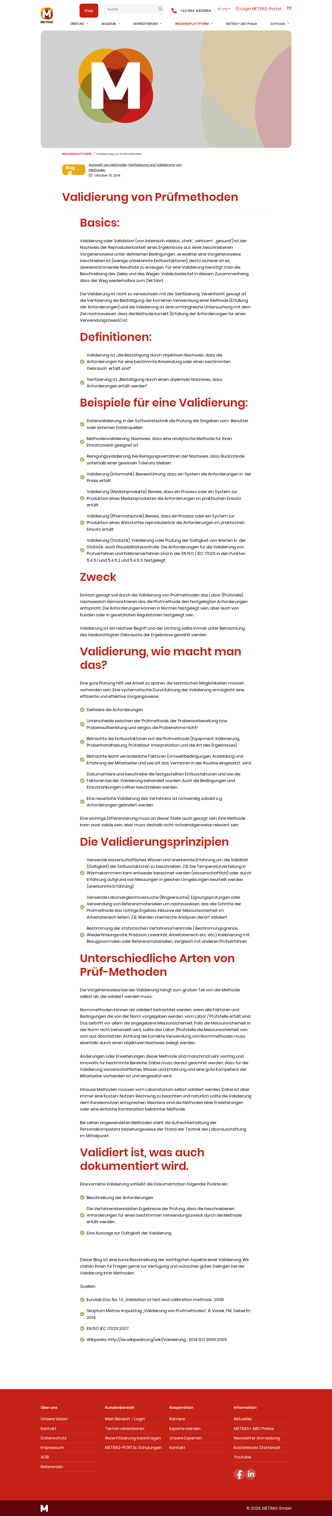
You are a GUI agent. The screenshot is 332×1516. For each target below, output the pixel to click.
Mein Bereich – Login (125, 1419)
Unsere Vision (54, 1419)
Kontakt (48, 1428)
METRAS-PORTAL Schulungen (133, 1447)
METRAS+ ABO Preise (241, 23)
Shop (88, 10)
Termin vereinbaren (124, 1428)
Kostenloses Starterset (257, 1447)
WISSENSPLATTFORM (192, 23)
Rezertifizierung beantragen (133, 1438)
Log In (225, 9)
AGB (45, 1457)
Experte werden (185, 1428)
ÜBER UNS (77, 23)
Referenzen (52, 1466)
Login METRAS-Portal (260, 9)
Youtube (242, 1457)
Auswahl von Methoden (108, 165)
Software (278, 23)
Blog (70, 167)
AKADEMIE (108, 23)
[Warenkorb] (289, 11)
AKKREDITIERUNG (145, 23)
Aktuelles (243, 1419)
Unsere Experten (185, 1438)
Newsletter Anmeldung (257, 1438)
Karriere (177, 1419)
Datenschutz (54, 1438)
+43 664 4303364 (195, 10)
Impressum (52, 1447)
